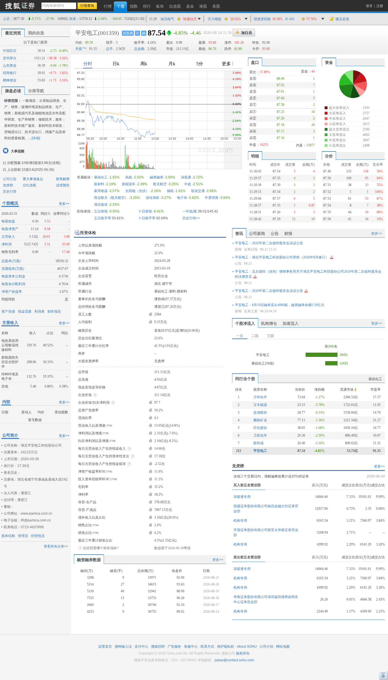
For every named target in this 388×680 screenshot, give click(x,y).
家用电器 (101, 191)
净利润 (6, 244)
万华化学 (260, 397)
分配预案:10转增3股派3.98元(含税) (34, 163)
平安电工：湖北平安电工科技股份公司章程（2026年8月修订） (282, 257)
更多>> (64, 204)
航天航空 (160, 184)
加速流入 (291, 323)
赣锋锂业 (9, 80)
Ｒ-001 (290, 19)
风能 (128, 177)
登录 (369, 6)
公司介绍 (266, 647)
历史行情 (9, 191)
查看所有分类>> (56, 546)
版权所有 (243, 653)
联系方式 (207, 647)
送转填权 (152, 198)
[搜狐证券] (20, 5)
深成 (72, 19)
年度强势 (211, 198)
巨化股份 (260, 428)
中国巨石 (9, 51)
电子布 (182, 198)
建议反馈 (342, 19)
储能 (170, 191)
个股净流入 (245, 323)
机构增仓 (269, 323)
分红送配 (29, 185)
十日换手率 (146, 218)
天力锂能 (214, 19)
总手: (110, 49)
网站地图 (283, 647)
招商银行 (9, 73)
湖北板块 (101, 205)
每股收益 (8, 221)
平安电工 (86, 33)
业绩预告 (63, 185)
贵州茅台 (9, 58)
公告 (275, 233)
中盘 (187, 184)
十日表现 (145, 211)
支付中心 (141, 647)
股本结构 (8, 536)
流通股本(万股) (12, 269)
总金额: (139, 49)
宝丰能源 (260, 405)
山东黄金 (9, 66)
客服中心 (191, 647)
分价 (329, 156)
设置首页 (105, 647)
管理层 (23, 536)
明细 (255, 156)
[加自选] (244, 33)
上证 (6, 19)
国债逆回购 (262, 19)
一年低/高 (189, 211)
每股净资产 (9, 229)
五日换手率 (102, 218)
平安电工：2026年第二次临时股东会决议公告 (269, 243)
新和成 (258, 443)
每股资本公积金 (13, 276)
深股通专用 (242, 497)
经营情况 (38, 536)
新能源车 (128, 184)
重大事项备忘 (33, 179)
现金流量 (25, 311)
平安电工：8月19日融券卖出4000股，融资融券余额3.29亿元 (279, 305)
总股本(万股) (11, 261)
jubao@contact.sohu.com (234, 660)
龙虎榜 (8, 185)
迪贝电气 (167, 19)
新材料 (99, 184)
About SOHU (247, 647)
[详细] (36, 138)
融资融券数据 (89, 559)
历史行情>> (191, 218)
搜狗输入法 (123, 647)
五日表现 (101, 211)
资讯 (239, 233)
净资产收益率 (11, 292)
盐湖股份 (260, 412)
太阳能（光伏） (137, 191)
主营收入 (8, 237)
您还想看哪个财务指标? (100, 548)
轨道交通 (198, 191)
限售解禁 (63, 179)
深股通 (128, 33)
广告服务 (174, 647)
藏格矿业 (260, 420)
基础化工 (101, 177)
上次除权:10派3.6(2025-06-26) (30, 170)
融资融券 (156, 177)
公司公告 (9, 179)
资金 (329, 62)
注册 (379, 6)
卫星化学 (260, 435)
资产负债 (8, 311)
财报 (288, 233)
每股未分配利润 (13, 284)
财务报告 (54, 311)
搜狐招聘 (158, 647)
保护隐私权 (225, 647)
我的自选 (36, 33)
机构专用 (240, 521)
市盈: (81, 49)
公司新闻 (257, 233)
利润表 (39, 311)
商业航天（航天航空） (111, 198)
